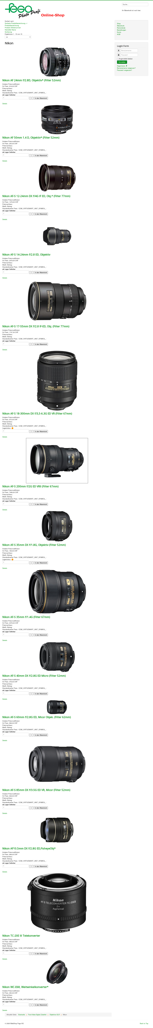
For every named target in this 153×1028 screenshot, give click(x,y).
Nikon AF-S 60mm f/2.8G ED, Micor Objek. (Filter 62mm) (36, 717)
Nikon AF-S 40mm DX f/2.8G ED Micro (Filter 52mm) (34, 675)
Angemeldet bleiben (126, 59)
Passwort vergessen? (124, 70)
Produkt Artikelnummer (13, 27)
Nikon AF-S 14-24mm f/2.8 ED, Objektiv (26, 254)
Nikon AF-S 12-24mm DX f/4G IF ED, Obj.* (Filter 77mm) (36, 196)
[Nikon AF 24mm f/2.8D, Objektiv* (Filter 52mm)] (57, 61)
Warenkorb (120, 26)
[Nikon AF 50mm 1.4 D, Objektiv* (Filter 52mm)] (57, 119)
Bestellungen (121, 30)
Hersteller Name (10, 30)
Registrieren (121, 66)
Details (4, 103)
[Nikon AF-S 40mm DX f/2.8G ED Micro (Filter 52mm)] (57, 657)
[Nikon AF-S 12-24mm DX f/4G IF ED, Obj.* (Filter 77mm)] (57, 177)
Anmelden (122, 62)
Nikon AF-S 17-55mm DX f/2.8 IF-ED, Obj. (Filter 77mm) (35, 326)
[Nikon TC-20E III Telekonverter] (57, 902)
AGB (118, 34)
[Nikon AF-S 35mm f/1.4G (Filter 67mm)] (57, 591)
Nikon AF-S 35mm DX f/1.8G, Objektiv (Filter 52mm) (34, 545)
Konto (119, 32)
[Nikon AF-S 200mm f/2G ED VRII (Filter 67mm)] (57, 460)
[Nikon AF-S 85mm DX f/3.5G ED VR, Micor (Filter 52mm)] (57, 764)
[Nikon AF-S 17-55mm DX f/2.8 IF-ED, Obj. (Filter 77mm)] (57, 301)
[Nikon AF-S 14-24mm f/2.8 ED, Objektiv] (56, 236)
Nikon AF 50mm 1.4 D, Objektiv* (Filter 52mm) (30, 137)
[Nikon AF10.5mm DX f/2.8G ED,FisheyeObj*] (57, 829)
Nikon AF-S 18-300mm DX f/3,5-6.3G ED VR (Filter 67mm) (37, 413)
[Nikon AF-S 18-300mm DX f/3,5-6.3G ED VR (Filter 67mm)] (57, 380)
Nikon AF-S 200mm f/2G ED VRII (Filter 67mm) (30, 486)
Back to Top (144, 1023)
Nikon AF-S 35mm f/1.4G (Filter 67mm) (26, 617)
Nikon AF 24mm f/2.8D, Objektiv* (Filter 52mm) (31, 80)
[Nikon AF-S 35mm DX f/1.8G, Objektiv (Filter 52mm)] (57, 526)
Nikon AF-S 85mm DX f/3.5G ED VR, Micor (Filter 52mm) (36, 790)
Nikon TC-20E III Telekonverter (21, 935)
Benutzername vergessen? (126, 68)
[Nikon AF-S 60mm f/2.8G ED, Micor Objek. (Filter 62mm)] (57, 707)
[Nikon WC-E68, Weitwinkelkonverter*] (57, 972)
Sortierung (8, 32)
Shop (119, 23)
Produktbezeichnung (12, 25)
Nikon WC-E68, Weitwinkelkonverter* (25, 987)
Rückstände (121, 28)
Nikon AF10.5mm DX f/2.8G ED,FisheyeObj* (29, 848)
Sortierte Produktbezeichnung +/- (16, 23)
